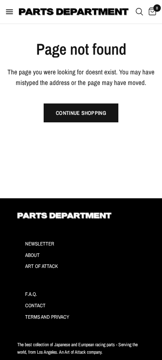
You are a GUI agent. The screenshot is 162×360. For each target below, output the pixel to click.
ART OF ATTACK (41, 266)
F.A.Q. (31, 294)
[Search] (139, 12)
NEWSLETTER (39, 243)
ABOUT (32, 255)
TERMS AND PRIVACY (47, 317)
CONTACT (35, 305)
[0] (151, 12)
